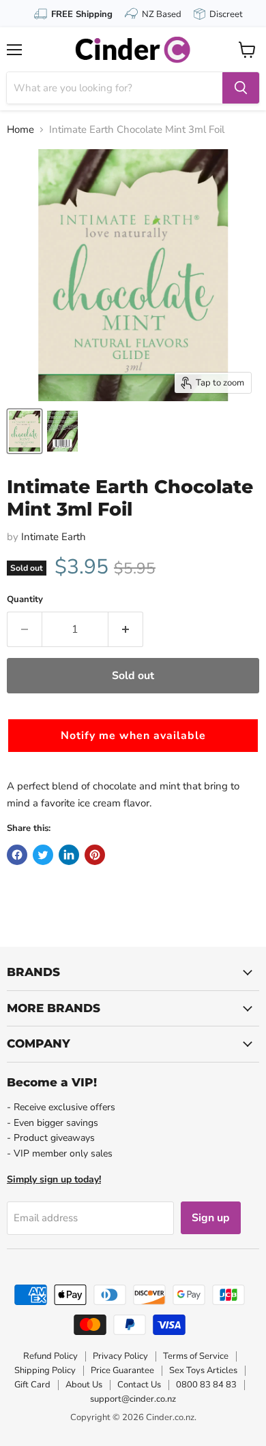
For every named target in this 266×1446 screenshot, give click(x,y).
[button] (133, 735)
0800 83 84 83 (206, 1385)
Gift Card (32, 1385)
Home (20, 130)
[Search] (240, 88)
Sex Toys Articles (203, 1370)
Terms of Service (195, 1356)
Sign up (211, 1217)
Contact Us (139, 1385)
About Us (83, 1385)
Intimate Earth (53, 537)
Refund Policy (50, 1356)
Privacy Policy (120, 1356)
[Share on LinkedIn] (69, 855)
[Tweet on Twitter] (43, 855)
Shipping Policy (45, 1370)
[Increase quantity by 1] (125, 629)
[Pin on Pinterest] (95, 855)
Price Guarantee (122, 1370)
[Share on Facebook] (17, 855)
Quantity (25, 600)
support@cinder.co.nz (133, 1399)
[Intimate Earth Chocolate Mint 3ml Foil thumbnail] (25, 431)
